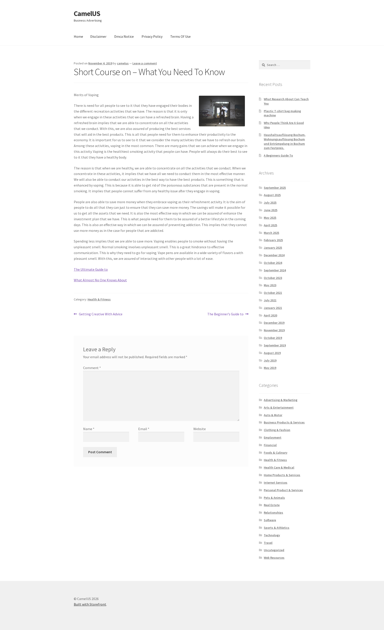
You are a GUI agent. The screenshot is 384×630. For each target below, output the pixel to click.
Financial (270, 445)
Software (270, 520)
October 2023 (273, 278)
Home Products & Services (282, 475)
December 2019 (274, 323)
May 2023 (270, 285)
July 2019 (270, 360)
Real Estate (272, 505)
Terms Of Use (180, 36)
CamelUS (87, 13)
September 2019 (275, 345)
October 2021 (273, 293)
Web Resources (274, 558)
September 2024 (275, 270)
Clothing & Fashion (277, 430)
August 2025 (272, 195)
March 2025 (271, 233)
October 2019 (273, 338)
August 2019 (272, 353)
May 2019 (270, 368)
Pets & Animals (274, 498)
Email (143, 429)
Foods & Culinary (275, 453)
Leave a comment (144, 63)
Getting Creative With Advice (100, 314)
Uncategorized (274, 550)
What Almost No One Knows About (100, 280)
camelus (123, 63)
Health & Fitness (99, 299)
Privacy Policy (152, 36)
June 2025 (270, 210)
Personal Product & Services (283, 490)
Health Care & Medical (279, 467)
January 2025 (273, 248)
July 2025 (270, 203)
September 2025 (275, 188)
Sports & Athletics (276, 528)
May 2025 (270, 218)
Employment (272, 437)
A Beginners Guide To (278, 155)
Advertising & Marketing (280, 400)
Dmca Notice (124, 36)
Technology (272, 535)
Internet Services (275, 483)
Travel (268, 543)
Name (88, 429)
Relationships (273, 513)
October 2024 (273, 263)
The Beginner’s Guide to (225, 314)
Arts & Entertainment (279, 407)
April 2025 (270, 225)
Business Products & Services (284, 422)
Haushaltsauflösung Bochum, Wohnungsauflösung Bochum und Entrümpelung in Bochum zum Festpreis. (285, 141)
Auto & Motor (273, 415)
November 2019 (274, 330)
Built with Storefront (90, 604)
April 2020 (270, 315)
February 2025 (273, 240)
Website (199, 429)
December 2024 (274, 255)
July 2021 (270, 300)
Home (78, 36)
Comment (92, 368)
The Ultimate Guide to (91, 269)
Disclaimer (98, 36)
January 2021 (273, 308)
